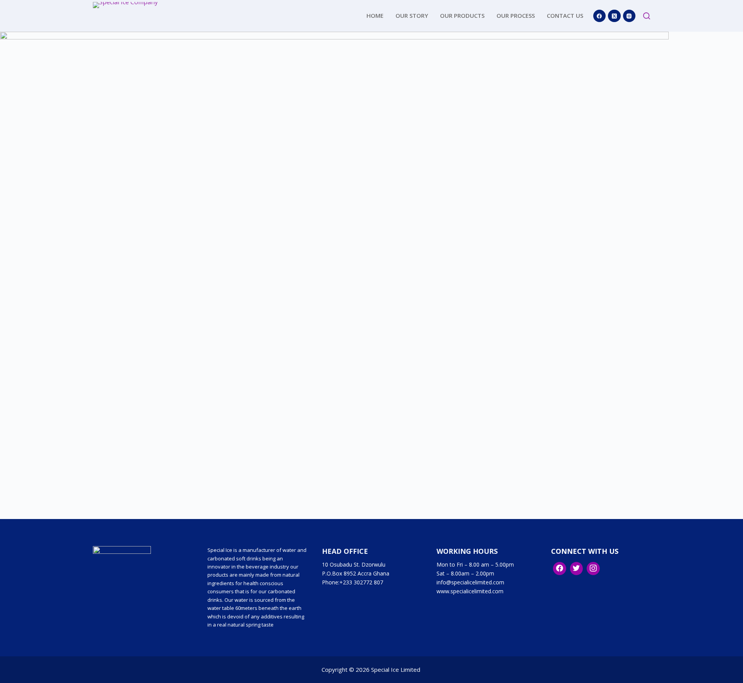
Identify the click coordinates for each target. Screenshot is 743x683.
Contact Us (565, 15)
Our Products (462, 15)
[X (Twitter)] (614, 16)
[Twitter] (576, 568)
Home (374, 15)
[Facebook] (599, 16)
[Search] (646, 15)
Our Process (515, 15)
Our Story (411, 15)
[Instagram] (629, 16)
